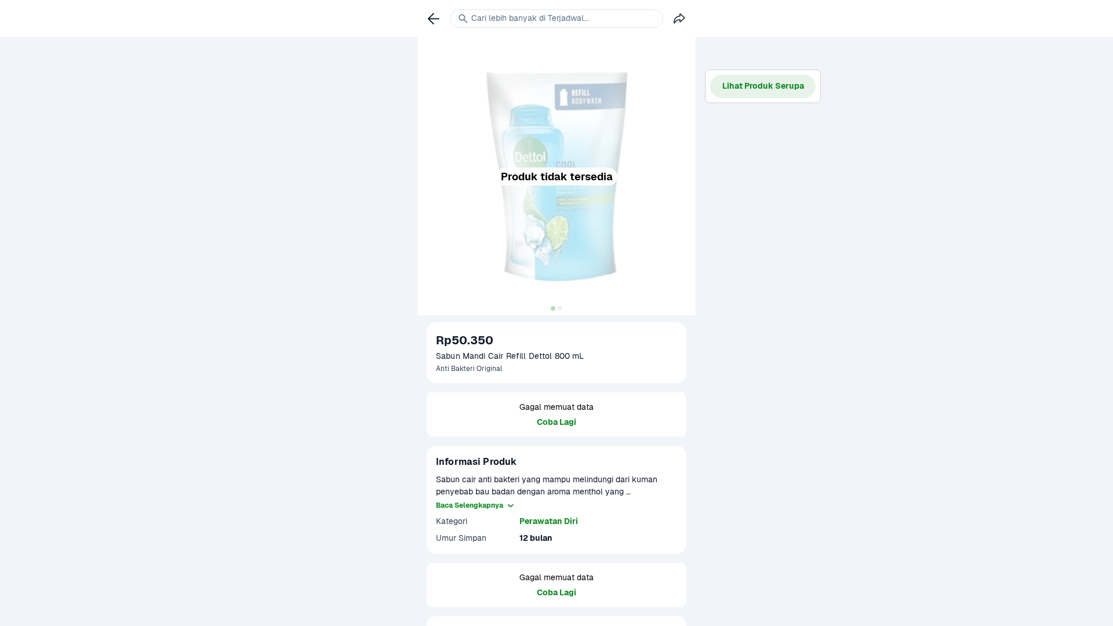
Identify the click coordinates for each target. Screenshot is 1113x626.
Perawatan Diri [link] (548, 521)
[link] (434, 19)
